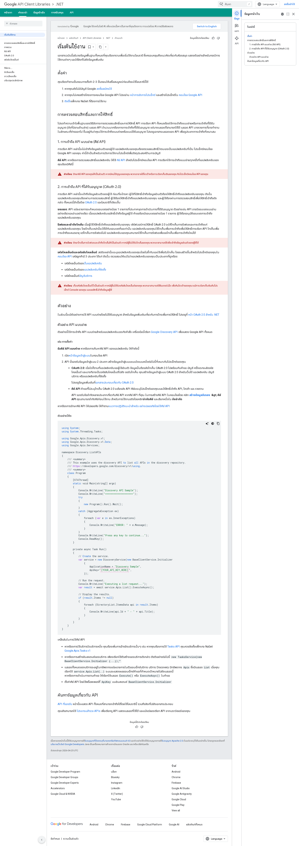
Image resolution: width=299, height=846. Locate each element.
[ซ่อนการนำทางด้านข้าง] (41, 839)
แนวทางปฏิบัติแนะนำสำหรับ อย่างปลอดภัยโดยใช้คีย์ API (139, 406)
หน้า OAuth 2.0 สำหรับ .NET (203, 314)
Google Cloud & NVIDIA (63, 793)
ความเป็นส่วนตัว (71, 838)
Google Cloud (179, 799)
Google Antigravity (182, 793)
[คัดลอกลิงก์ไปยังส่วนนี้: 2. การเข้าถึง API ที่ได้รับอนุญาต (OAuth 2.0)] (124, 187)
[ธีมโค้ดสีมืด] (212, 423)
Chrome (176, 777)
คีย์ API (121, 160)
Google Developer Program (65, 771)
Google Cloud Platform (149, 824)
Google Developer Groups (64, 777)
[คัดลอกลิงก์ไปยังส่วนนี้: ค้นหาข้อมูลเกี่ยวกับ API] (101, 695)
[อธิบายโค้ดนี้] (207, 423)
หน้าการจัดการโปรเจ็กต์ (142, 95)
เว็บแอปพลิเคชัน (93, 263)
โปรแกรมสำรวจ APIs (88, 711)
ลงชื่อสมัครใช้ (104, 88)
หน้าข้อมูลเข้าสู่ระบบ (79, 355)
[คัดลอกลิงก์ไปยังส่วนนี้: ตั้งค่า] (70, 73)
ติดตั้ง (68, 101)
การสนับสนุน (57, 12)
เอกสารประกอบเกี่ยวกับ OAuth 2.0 (114, 382)
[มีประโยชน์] (213, 38)
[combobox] (235, 4)
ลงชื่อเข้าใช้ (289, 4)
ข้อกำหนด (55, 838)
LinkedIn (115, 788)
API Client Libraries (34, 4)
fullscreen (288, 14)
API (72, 12)
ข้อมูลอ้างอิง (39, 12)
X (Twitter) (117, 793)
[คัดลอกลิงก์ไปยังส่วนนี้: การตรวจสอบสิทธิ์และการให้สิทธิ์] (116, 115)
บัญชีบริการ (85, 275)
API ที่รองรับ (65, 704)
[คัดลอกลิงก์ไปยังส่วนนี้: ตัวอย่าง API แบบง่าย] (90, 325)
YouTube (116, 799)
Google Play (178, 805)
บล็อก (114, 771)
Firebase (176, 782)
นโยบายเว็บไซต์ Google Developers (67, 744)
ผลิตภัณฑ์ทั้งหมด (194, 824)
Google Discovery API (164, 332)
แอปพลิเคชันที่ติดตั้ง (95, 269)
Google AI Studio (181, 788)
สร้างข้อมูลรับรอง (200, 395)
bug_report (282, 14)
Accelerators (58, 788)
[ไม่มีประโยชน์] (218, 38)
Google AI (174, 824)
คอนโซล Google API (190, 95)
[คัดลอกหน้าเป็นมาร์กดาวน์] (100, 47)
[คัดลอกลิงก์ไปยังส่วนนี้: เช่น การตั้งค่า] (76, 342)
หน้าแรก (8, 12)
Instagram (116, 782)
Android (176, 771)
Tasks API (173, 646)
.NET (60, 4)
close (293, 14)
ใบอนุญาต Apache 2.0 (172, 740)
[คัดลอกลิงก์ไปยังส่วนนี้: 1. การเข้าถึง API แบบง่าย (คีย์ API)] (109, 142)
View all (176, 810)
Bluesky (115, 777)
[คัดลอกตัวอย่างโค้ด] (218, 423)
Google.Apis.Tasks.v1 (77, 650)
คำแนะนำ (22, 12)
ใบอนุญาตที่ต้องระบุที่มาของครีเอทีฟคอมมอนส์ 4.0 (107, 740)
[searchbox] (23, 23)
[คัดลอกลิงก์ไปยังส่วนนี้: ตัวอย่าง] (74, 306)
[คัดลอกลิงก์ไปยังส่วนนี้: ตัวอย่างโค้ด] (74, 416)
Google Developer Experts (65, 782)
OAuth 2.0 (91, 202)
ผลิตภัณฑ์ (73, 38)
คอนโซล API (65, 256)
